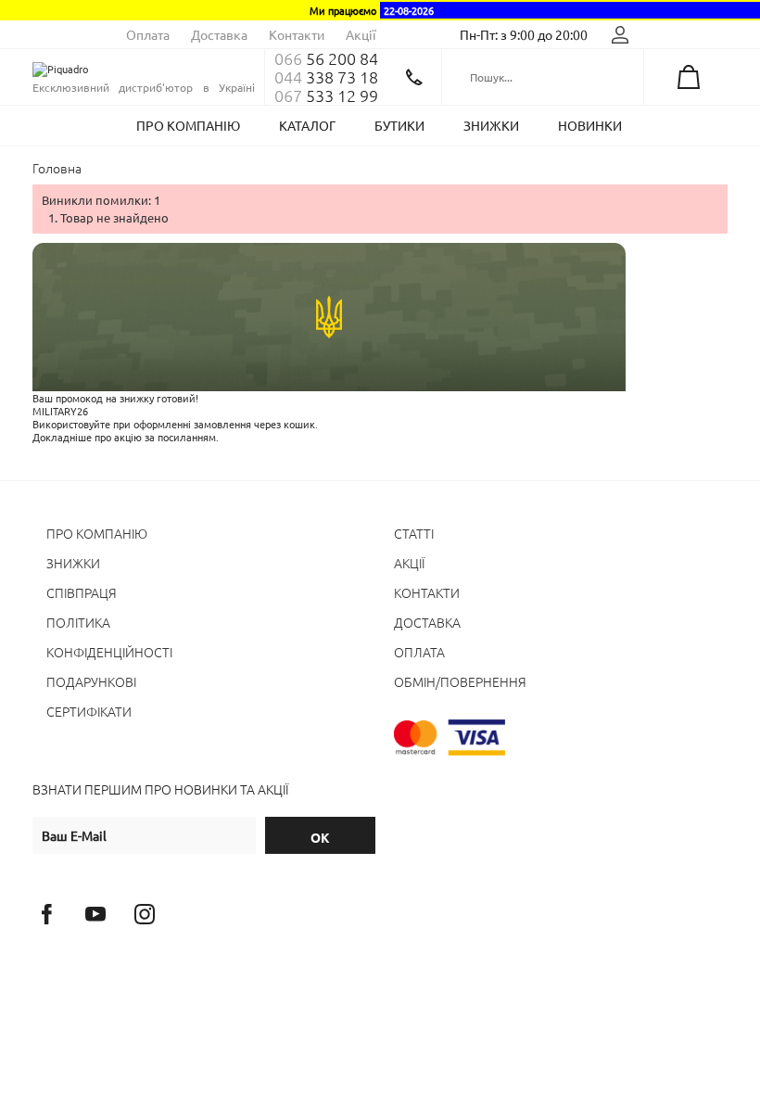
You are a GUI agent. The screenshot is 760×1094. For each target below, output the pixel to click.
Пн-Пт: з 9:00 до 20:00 (524, 34)
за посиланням (180, 436)
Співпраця (81, 592)
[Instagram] (144, 914)
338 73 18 (326, 77)
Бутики (399, 125)
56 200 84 (326, 58)
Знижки (491, 125)
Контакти (296, 34)
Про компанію (188, 125)
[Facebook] (46, 914)
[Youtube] (95, 914)
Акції (361, 34)
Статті (414, 533)
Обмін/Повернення (460, 681)
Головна (57, 168)
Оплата (148, 34)
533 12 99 (326, 95)
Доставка (219, 34)
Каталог (307, 125)
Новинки (590, 125)
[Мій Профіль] (620, 34)
